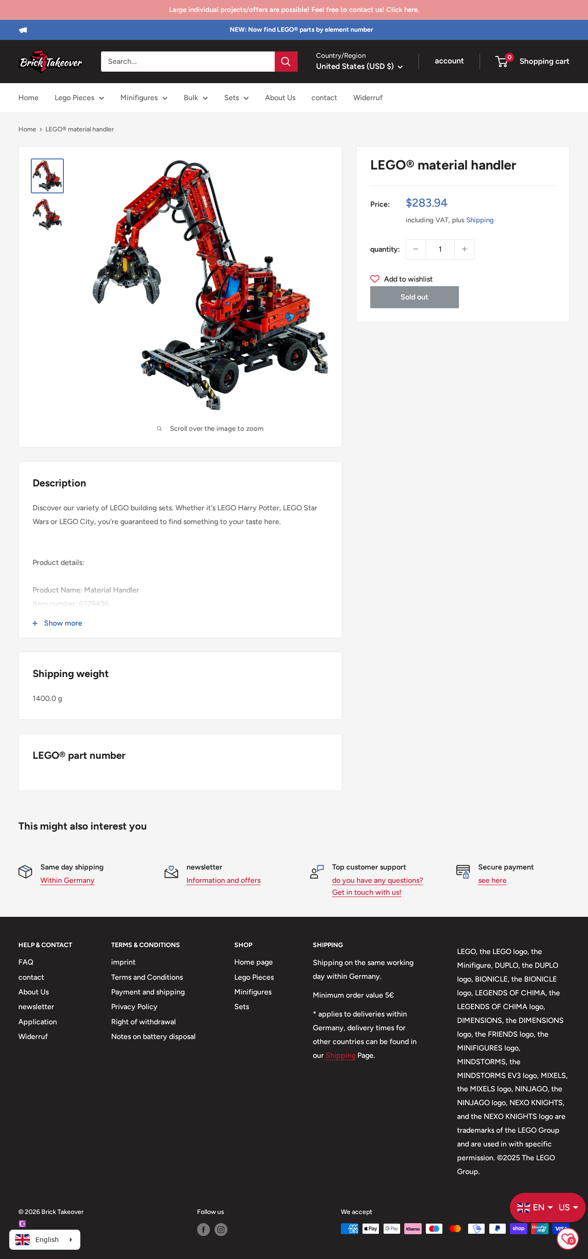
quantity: (385, 248)
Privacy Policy (134, 1006)
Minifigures (139, 97)
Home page (253, 962)
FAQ (26, 962)
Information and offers (223, 880)
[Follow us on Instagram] (221, 1229)
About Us (280, 97)
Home (28, 97)
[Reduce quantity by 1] (415, 249)
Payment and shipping (148, 992)
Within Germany (67, 880)
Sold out (414, 296)
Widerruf (368, 97)
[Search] (286, 61)
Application (37, 1021)
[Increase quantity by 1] (464, 249)
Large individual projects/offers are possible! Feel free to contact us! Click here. (294, 10)
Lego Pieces (74, 97)
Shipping (480, 219)
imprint (123, 962)
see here (492, 880)
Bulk (191, 97)
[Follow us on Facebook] (203, 1229)
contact (324, 97)
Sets (231, 97)
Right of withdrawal (143, 1021)
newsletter (36, 1006)
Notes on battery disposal (153, 1036)
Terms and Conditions (147, 977)
